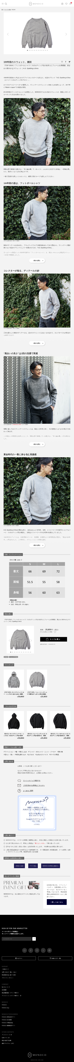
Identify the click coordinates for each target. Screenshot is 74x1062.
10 (43, 50)
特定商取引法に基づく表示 (9, 975)
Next (65, 34)
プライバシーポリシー (8, 978)
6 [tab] (19, 652)
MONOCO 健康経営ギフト (8, 1025)
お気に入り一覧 (56, 958)
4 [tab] (16, 652)
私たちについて (6, 987)
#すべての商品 (54, 755)
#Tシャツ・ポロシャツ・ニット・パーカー (42, 752)
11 (45, 50)
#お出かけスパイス (41, 755)
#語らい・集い (8, 755)
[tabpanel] (37, 33)
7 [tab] (21, 652)
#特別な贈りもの (20, 755)
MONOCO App (5, 1008)
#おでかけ (30, 755)
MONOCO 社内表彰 (7, 1020)
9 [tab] (25, 652)
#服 (16, 752)
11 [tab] (28, 652)
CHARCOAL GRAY (17, 424)
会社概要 (4, 990)
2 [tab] (12, 652)
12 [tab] (30, 652)
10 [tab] (27, 652)
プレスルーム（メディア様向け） (10, 995)
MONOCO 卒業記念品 (7, 1023)
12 (47, 50)
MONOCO (4, 1005)
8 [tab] (23, 652)
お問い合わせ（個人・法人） (9, 972)
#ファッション (8, 752)
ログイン (19, 958)
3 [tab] (14, 652)
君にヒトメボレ (40, 843)
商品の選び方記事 (6, 1040)
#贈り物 (60, 752)
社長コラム (5, 1037)
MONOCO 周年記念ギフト (8, 1017)
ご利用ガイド (5, 969)
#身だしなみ (22, 752)
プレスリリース (6, 1035)
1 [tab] (10, 652)
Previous (8, 34)
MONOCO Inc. (34, 1060)
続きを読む (37, 260)
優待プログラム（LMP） (8, 1043)
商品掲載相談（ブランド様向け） (10, 993)
